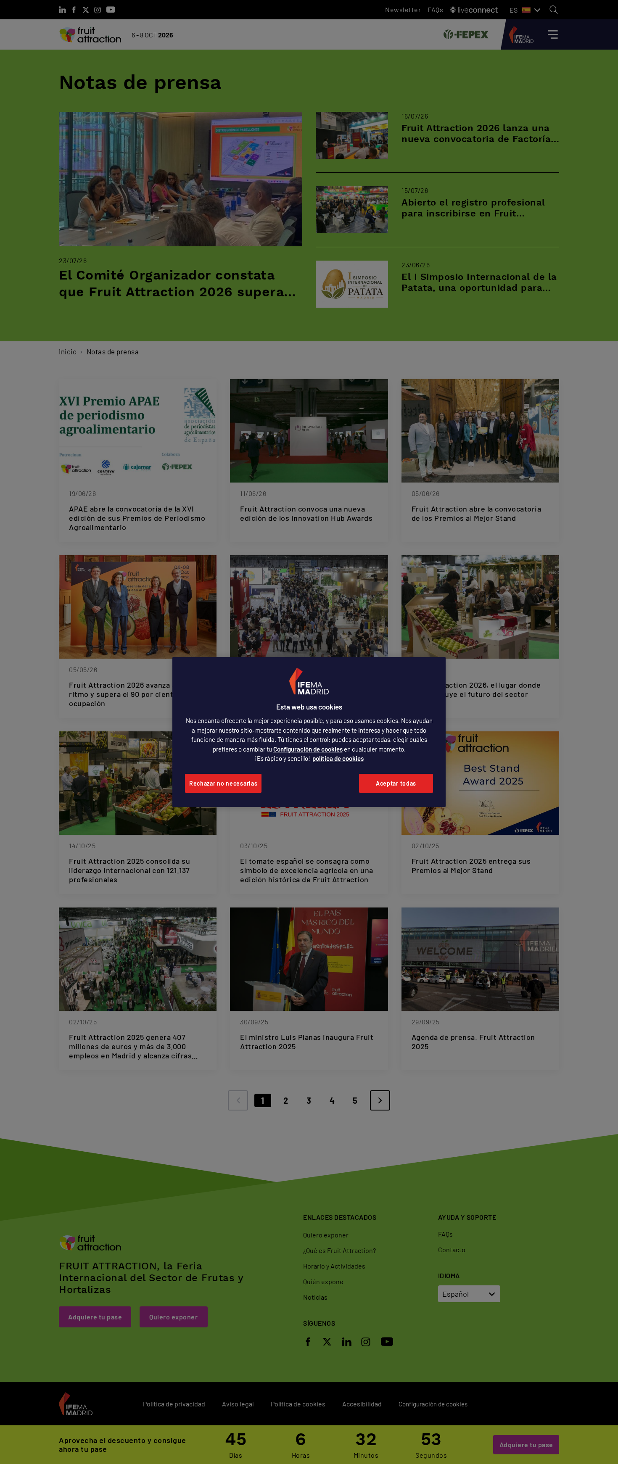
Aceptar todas (396, 783)
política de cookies (338, 758)
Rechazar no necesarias (223, 783)
